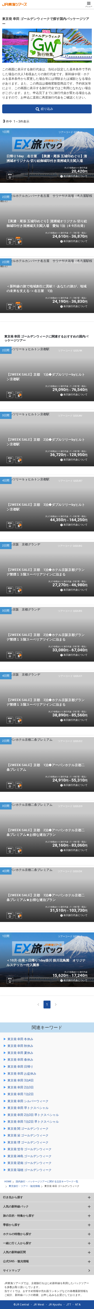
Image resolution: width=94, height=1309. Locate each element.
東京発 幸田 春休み (20, 1059)
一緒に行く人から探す (17, 1243)
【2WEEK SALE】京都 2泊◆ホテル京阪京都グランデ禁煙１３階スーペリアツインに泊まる (46, 637)
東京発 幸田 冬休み (20, 1039)
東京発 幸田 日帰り (20, 1066)
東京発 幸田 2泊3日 (20, 1087)
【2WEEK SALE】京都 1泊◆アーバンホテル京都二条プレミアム (46, 767)
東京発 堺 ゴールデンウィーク (28, 1142)
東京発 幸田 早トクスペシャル (28, 1108)
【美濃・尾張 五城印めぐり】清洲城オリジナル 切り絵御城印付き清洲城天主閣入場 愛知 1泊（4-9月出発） (47, 223)
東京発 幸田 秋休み (20, 1046)
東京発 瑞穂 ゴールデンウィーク (29, 1170)
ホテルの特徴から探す (17, 1234)
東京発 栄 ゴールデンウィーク (28, 1135)
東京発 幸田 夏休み (20, 1053)
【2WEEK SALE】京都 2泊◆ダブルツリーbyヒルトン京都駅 (46, 442)
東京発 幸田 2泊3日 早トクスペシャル (33, 1115)
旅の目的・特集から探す (18, 1215)
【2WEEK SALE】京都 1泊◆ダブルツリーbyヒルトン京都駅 (46, 377)
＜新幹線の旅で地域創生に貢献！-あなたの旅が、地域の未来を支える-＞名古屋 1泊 (47, 288)
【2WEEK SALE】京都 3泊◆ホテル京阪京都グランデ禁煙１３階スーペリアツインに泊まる (46, 702)
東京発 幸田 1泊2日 (20, 1094)
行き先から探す (13, 1197)
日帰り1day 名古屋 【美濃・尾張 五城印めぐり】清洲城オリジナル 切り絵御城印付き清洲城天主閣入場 (47, 158)
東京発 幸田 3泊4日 (20, 1080)
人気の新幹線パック (16, 1206)
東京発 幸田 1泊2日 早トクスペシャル (33, 1121)
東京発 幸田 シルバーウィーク (28, 1101)
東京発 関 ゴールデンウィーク (28, 1128)
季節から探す (11, 1224)
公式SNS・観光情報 (16, 1261)
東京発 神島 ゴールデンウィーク (29, 1156)
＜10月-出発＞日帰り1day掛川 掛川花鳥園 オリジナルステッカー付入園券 (46, 962)
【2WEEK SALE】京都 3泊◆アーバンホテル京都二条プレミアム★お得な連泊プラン (46, 897)
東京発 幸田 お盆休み (21, 1073)
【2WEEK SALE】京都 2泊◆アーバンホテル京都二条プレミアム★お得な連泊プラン (46, 832)
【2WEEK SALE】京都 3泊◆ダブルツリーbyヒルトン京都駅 (46, 507)
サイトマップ (11, 1270)
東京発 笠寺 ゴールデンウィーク (29, 1149)
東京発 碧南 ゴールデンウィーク (29, 1163)
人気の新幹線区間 (14, 1252)
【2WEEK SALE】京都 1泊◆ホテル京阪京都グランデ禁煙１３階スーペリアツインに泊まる (46, 572)
